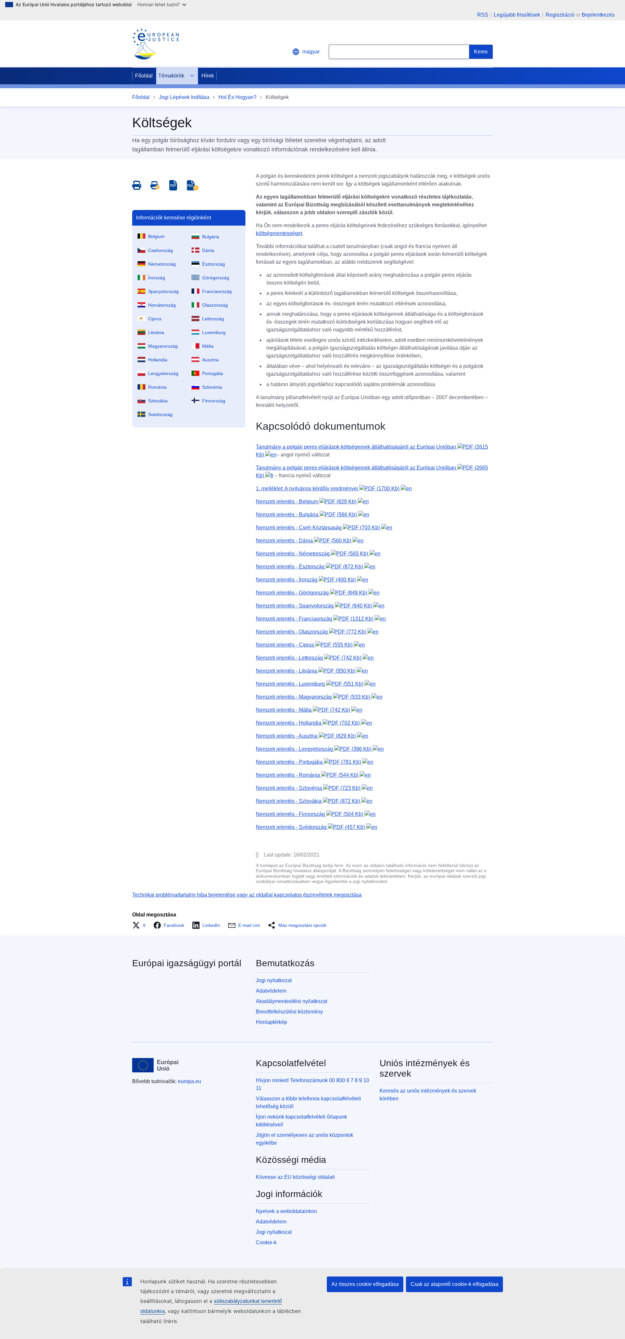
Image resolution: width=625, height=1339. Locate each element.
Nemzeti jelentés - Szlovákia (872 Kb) (308, 801)
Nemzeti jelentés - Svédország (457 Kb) (311, 827)
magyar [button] (311, 51)
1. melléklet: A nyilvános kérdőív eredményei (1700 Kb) (328, 488)
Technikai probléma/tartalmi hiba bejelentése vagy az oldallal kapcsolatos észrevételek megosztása (247, 895)
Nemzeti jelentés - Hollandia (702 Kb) (308, 723)
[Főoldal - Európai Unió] (155, 1065)
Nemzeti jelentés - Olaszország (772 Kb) (312, 632)
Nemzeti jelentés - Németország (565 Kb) (312, 553)
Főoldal (144, 75)
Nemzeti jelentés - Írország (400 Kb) (306, 579)
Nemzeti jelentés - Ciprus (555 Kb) (305, 645)
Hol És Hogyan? (237, 97)
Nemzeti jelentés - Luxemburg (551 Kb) (310, 684)
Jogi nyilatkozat (274, 980)
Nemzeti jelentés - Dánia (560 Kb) (304, 540)
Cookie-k (266, 1242)
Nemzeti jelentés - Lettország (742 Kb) (309, 658)
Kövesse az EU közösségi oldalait (295, 1177)
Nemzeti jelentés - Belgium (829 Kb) (307, 501)
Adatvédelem (271, 991)
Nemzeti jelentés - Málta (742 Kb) (303, 710)
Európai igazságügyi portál (186, 963)
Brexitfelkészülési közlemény (289, 1011)
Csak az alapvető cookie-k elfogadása (454, 1284)
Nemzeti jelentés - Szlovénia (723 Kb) (309, 788)
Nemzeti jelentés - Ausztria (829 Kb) (306, 736)
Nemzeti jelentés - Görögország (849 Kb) (312, 592)
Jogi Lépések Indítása (184, 97)
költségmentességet (279, 233)
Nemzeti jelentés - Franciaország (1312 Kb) (315, 618)
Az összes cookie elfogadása (365, 1284)
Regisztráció (560, 15)
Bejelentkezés (598, 15)
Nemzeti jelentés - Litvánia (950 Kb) (306, 671)
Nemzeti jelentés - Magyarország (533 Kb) (313, 697)
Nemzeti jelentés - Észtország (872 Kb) (310, 566)
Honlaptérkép (271, 1022)
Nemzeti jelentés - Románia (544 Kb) (308, 775)
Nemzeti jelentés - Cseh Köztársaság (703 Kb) (318, 527)
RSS (482, 15)
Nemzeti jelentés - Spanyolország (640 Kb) (314, 605)
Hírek (207, 75)
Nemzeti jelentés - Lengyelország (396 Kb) (314, 749)
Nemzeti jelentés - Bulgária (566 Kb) (307, 514)
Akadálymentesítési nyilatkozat (291, 1001)
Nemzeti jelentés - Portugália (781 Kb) (309, 762)
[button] (140, 925)
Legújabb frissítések (517, 15)
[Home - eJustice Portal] (155, 44)
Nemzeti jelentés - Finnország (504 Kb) (310, 814)
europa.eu (189, 1081)
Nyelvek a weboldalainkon (286, 1211)
